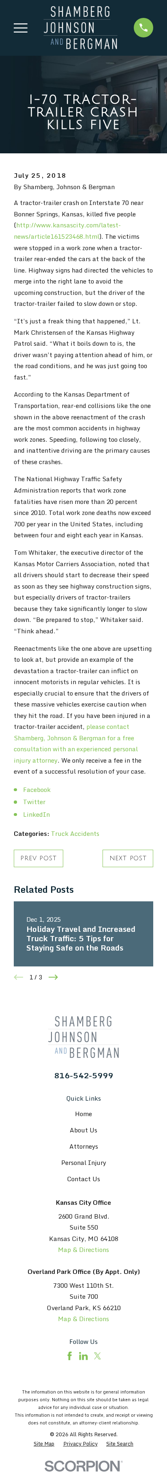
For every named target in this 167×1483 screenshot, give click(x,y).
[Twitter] (97, 1356)
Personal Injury (83, 1163)
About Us (83, 1130)
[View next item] (53, 977)
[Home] (80, 27)
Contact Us (83, 1179)
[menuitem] (44, 1443)
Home (83, 1114)
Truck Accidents (75, 834)
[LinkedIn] (83, 1356)
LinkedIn (36, 814)
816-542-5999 (83, 1075)
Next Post (128, 858)
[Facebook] (69, 1356)
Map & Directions (83, 1250)
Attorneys (83, 1146)
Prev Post (38, 858)
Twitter (34, 802)
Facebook (37, 790)
